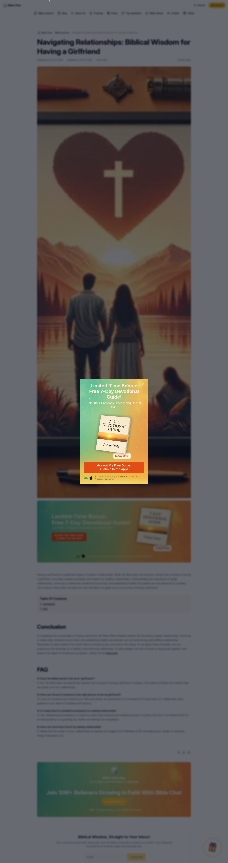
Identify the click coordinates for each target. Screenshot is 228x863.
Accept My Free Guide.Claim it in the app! (114, 467)
